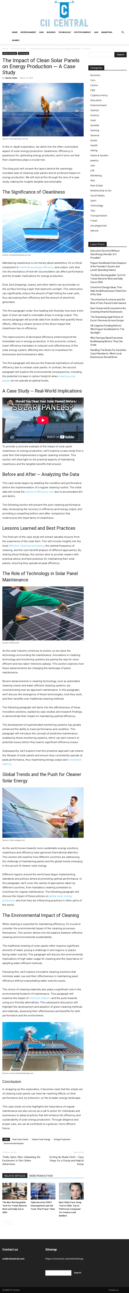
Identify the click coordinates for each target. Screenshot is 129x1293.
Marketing (106, 32)
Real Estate (96, 185)
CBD (92, 90)
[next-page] (10, 1222)
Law (96, 32)
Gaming (94, 130)
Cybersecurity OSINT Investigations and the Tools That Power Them (43, 1205)
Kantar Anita (11, 78)
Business (51, 32)
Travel (93, 220)
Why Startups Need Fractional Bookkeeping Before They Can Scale (106, 341)
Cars (41, 32)
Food (93, 120)
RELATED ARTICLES (14, 1175)
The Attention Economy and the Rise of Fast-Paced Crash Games (108, 301)
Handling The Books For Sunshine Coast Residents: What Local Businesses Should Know (108, 353)
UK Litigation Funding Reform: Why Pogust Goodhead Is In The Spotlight (107, 329)
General (94, 135)
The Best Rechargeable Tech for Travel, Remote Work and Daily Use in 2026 (108, 279)
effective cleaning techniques (26, 545)
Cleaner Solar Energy (41, 1139)
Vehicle (94, 230)
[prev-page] (4, 1222)
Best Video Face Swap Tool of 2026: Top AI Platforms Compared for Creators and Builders (70, 1209)
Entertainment (28, 32)
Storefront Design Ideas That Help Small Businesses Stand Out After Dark (108, 291)
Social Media (97, 195)
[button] (123, 32)
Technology (64, 32)
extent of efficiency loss (39, 491)
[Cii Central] (64, 14)
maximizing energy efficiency (36, 267)
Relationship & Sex (100, 190)
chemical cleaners (40, 998)
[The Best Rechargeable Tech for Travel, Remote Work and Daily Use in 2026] (14, 1191)
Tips (92, 210)
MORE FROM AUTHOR (41, 1175)
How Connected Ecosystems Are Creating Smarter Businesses (108, 310)
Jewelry (94, 160)
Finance (94, 115)
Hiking (93, 150)
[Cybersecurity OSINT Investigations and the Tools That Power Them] (43, 1191)
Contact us (114, 1289)
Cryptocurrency (82, 32)
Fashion (94, 110)
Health (94, 145)
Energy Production (62, 1139)
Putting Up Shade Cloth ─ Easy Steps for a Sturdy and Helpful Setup (66, 1161)
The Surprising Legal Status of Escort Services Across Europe (107, 319)
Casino (94, 85)
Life (92, 170)
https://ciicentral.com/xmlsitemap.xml (66, 1258)
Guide (93, 140)
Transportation (98, 215)
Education (96, 100)
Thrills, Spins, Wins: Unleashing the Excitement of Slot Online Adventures (21, 1161)
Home (14, 32)
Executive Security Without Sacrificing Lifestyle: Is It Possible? (105, 254)
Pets (92, 180)
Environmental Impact (14, 1143)
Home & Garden (19, 48)
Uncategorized (98, 225)
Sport (93, 200)
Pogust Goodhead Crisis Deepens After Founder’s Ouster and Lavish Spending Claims (108, 266)
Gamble (15, 40)
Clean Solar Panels (20, 1139)
